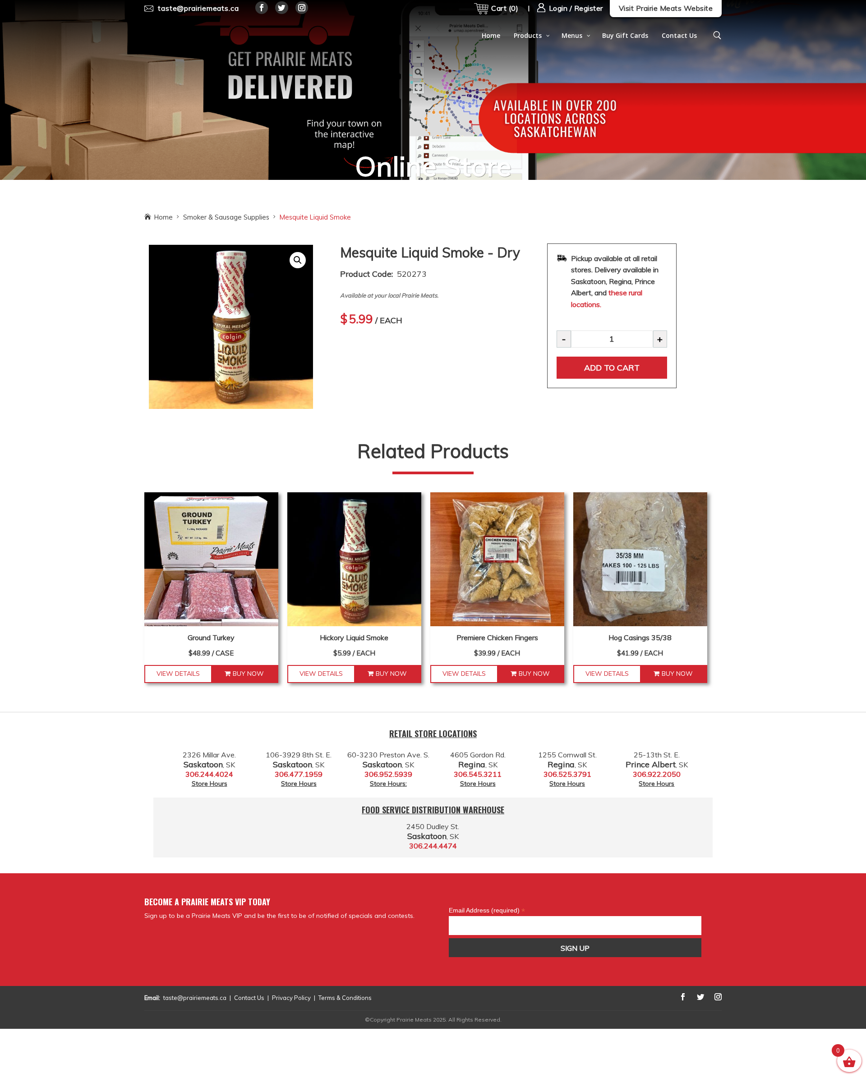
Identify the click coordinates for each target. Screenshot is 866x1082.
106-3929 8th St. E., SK (299, 759)
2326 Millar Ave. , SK (209, 759)
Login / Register (575, 8)
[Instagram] (302, 7)
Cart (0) (504, 8)
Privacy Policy (291, 997)
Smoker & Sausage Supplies (226, 217)
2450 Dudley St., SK (432, 831)
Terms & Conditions (345, 997)
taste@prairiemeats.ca (194, 997)
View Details (178, 673)
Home (163, 217)
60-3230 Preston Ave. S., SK (388, 759)
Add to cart (612, 367)
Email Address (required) (487, 910)
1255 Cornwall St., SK (567, 759)
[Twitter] (281, 7)
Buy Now (248, 673)
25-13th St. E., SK (657, 759)
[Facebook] (261, 7)
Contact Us (249, 997)
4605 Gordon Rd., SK (478, 759)
